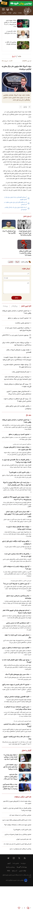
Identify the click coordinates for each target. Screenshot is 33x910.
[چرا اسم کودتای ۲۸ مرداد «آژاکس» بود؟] (9, 224)
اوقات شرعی (22, 871)
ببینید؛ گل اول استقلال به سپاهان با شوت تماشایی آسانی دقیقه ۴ (17, 400)
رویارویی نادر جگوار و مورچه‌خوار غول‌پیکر (10, 43)
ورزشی (14, 13)
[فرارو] (27, 11)
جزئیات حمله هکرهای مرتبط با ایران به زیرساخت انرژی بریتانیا (18, 528)
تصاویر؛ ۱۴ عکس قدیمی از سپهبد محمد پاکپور (15, 684)
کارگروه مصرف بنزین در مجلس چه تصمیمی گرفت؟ (17, 725)
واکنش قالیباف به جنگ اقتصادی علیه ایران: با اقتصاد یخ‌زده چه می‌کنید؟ (16, 461)
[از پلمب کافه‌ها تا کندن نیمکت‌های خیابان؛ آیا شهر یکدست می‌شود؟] (25, 768)
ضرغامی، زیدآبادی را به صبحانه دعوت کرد (20, 815)
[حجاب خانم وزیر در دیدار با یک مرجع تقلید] (23, 34)
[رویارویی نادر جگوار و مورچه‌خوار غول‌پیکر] (23, 45)
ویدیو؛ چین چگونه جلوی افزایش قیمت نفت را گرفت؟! (16, 661)
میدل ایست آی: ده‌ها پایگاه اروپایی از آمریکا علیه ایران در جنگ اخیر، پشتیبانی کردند (17, 483)
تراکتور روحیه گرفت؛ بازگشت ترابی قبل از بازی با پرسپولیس (16, 542)
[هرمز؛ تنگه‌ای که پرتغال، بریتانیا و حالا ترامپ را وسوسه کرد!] (24, 244)
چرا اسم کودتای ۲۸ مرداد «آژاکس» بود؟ (9, 232)
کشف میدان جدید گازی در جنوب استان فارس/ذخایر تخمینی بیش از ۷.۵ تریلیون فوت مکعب (17, 514)
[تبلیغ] (16, 3)
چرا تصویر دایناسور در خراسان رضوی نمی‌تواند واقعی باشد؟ (16, 421)
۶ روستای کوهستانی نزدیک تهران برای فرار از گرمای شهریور (15, 198)
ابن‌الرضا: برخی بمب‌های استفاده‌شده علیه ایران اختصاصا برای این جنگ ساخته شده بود (17, 378)
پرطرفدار (14, 306)
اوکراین (11, 262)
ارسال (16, 298)
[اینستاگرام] (14, 858)
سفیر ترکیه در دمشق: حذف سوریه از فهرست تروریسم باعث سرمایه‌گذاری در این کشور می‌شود (17, 358)
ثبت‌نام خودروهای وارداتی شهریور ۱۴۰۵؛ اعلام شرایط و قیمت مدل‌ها (17, 611)
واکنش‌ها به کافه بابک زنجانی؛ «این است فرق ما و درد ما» (17, 555)
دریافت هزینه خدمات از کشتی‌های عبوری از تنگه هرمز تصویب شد (17, 448)
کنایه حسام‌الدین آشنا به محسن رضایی (17, 623)
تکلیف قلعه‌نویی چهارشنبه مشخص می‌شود (16, 697)
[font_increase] (29, 107)
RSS (8, 871)
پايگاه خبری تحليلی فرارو (12, 875)
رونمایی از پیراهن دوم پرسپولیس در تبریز (20, 849)
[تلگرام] (8, 858)
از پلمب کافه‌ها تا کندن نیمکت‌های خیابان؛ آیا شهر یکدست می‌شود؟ (10, 767)
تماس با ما (16, 863)
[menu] (3, 9)
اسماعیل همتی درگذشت (22, 323)
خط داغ (28, 415)
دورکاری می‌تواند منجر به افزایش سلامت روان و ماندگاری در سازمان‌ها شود (16, 343)
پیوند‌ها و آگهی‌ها (22, 867)
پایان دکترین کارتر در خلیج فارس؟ (19, 472)
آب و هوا (14, 871)
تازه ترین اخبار (26, 306)
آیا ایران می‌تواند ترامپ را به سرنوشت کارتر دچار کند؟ (17, 567)
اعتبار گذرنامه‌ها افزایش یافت (20, 372)
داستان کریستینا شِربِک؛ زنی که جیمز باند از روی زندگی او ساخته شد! (25, 233)
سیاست (20, 13)
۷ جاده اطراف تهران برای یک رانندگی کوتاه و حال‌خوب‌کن (16, 208)
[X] (19, 858)
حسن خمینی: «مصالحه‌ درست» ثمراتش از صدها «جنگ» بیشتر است (17, 708)
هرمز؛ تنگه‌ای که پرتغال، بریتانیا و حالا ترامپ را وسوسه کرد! (25, 253)
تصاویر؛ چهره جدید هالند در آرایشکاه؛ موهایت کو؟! (17, 825)
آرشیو (9, 863)
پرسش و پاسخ (10, 867)
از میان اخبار (27, 216)
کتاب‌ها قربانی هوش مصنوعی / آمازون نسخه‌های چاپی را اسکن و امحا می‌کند (19, 392)
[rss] (25, 858)
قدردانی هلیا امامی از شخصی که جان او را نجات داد (17, 844)
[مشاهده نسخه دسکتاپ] (7, 9)
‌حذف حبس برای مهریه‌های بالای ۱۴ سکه (17, 674)
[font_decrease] (20, 107)
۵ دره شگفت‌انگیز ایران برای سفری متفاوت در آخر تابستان (15, 203)
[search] (11, 9)
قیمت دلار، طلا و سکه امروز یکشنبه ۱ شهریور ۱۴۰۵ (17, 737)
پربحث (5, 306)
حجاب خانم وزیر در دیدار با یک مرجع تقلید (10, 32)
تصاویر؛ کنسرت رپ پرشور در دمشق (18, 318)
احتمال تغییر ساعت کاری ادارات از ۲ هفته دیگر (18, 636)
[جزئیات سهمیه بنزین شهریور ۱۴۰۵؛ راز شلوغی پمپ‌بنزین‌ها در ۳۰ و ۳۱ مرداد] (23, 23)
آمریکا (17, 262)
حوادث (9, 13)
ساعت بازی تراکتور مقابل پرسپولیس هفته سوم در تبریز (16, 820)
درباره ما (23, 863)
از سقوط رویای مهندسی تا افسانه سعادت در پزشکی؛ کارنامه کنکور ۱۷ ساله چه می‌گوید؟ (10, 757)
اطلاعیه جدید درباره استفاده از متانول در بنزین (15, 648)
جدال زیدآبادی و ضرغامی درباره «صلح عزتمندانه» (19, 597)
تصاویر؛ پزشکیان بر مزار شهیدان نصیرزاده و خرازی (18, 834)
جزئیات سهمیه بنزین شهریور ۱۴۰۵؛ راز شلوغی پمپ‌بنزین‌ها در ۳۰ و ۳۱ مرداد (10, 23)
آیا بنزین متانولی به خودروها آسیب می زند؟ (16, 583)
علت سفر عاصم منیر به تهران (23, 839)
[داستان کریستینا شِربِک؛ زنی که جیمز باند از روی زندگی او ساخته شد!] (24, 224)
